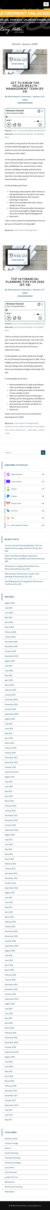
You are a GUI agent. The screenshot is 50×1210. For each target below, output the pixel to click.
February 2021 (10, 921)
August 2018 (10, 1057)
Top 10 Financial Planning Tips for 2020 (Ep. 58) (25, 281)
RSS (41, 134)
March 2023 (9, 801)
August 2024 (10, 719)
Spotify (16, 134)
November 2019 (11, 989)
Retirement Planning (14, 1187)
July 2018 (8, 1061)
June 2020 (9, 960)
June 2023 (9, 786)
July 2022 (8, 839)
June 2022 (9, 844)
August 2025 (10, 661)
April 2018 (9, 1076)
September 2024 (11, 714)
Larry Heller (10, 1167)
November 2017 (11, 1095)
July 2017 (8, 1110)
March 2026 (9, 627)
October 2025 (10, 651)
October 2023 (10, 767)
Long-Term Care (11, 1177)
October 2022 (10, 825)
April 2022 (9, 854)
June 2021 (9, 902)
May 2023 (8, 791)
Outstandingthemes (34, 1206)
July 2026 (8, 608)
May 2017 (8, 1119)
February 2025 (10, 690)
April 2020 (9, 965)
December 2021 (11, 873)
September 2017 (11, 1105)
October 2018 (10, 1047)
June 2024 (9, 728)
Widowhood (9, 1191)
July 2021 (8, 897)
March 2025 (9, 685)
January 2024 (10, 752)
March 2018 (9, 1081)
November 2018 (11, 1042)
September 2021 (11, 888)
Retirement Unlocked (19, 96)
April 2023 (9, 796)
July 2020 (8, 955)
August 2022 (10, 834)
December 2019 (11, 984)
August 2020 (10, 950)
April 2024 (9, 738)
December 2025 (11, 641)
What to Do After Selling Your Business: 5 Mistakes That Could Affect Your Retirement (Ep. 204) (25, 559)
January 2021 (10, 926)
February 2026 (10, 632)
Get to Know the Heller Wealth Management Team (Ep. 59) (25, 87)
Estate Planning (11, 1153)
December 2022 (11, 815)
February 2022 (10, 863)
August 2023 (10, 777)
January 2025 (10, 694)
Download (34, 130)
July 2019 (8, 1008)
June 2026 (9, 612)
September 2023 (11, 772)
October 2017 (10, 1100)
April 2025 (9, 680)
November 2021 (11, 878)
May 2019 (8, 1018)
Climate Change (11, 1143)
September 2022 (11, 830)
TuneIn (35, 134)
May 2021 (8, 907)
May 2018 (8, 1071)
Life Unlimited (11, 1172)
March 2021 (9, 917)
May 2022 (8, 849)
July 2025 (8, 666)
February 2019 (10, 1032)
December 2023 (11, 757)
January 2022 (10, 868)
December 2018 (11, 1037)
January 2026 (10, 637)
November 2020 (11, 936)
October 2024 (10, 709)
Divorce (8, 1148)
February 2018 (10, 1086)
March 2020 (9, 970)
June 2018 (9, 1066)
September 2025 (11, 656)
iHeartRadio (26, 134)
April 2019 (9, 1023)
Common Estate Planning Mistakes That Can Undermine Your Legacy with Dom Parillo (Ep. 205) (23, 548)
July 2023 (8, 781)
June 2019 (9, 1013)
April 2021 (9, 912)
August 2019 (10, 1004)
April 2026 (9, 622)
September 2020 (11, 946)
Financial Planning (12, 1158)
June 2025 (9, 670)
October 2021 (10, 883)
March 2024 (9, 743)
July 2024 (8, 723)
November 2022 (11, 820)
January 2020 (10, 979)
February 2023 (10, 805)
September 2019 (11, 999)
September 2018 (11, 1052)
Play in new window (20, 130)
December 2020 (11, 931)
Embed (42, 130)
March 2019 (9, 1028)
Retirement (10, 1182)
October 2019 (10, 994)
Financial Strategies (13, 1162)
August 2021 (10, 892)
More (7, 137)
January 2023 (10, 810)
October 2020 (10, 941)
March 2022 (9, 859)
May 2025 (8, 675)
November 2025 (11, 646)
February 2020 (10, 975)
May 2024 (8, 733)
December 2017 (11, 1090)
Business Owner (11, 1138)
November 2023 (11, 762)
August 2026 (10, 603)
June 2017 (9, 1115)
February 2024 (10, 748)
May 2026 (8, 617)
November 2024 (11, 704)
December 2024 (11, 699)
